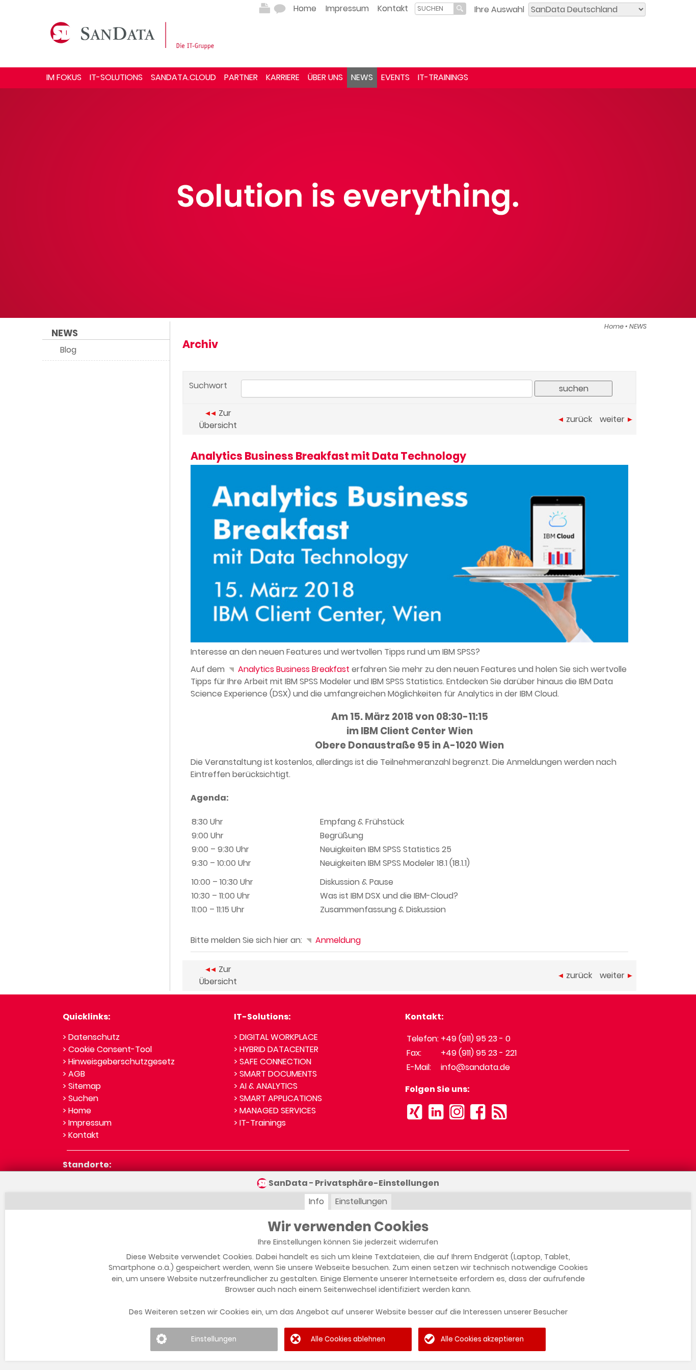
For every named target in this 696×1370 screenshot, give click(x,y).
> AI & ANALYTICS (266, 1086)
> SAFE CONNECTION (272, 1061)
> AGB (74, 1074)
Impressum (347, 8)
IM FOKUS (64, 77)
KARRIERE (283, 77)
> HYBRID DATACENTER (276, 1049)
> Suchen (80, 1098)
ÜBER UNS (325, 77)
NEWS (362, 77)
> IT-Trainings (260, 1123)
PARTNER (241, 77)
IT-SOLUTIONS (116, 77)
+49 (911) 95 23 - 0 (476, 1038)
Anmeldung (337, 940)
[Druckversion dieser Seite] (264, 8)
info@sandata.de (475, 1067)
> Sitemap (82, 1086)
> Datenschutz (91, 1037)
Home (304, 8)
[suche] (434, 8)
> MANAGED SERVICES (275, 1110)
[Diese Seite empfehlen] (279, 8)
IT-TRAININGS (443, 77)
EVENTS (395, 77)
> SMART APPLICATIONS (278, 1098)
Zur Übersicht (218, 419)
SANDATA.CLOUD (183, 77)
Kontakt (393, 8)
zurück (579, 419)
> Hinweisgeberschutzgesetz (119, 1061)
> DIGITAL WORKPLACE (276, 1037)
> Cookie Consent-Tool (107, 1049)
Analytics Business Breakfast (293, 669)
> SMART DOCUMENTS (275, 1074)
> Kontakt (81, 1135)
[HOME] (134, 34)
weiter (612, 419)
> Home (77, 1110)
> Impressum (87, 1123)
